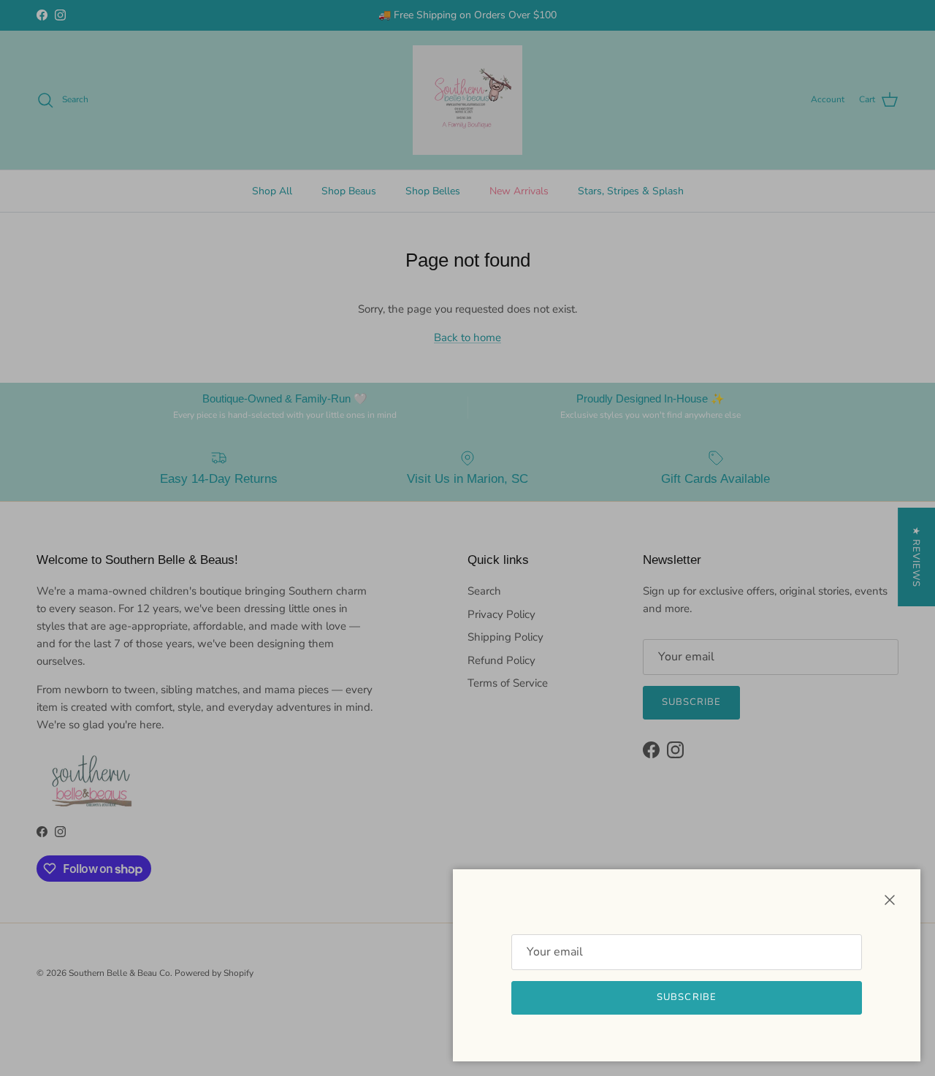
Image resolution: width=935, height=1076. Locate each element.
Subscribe (686, 997)
